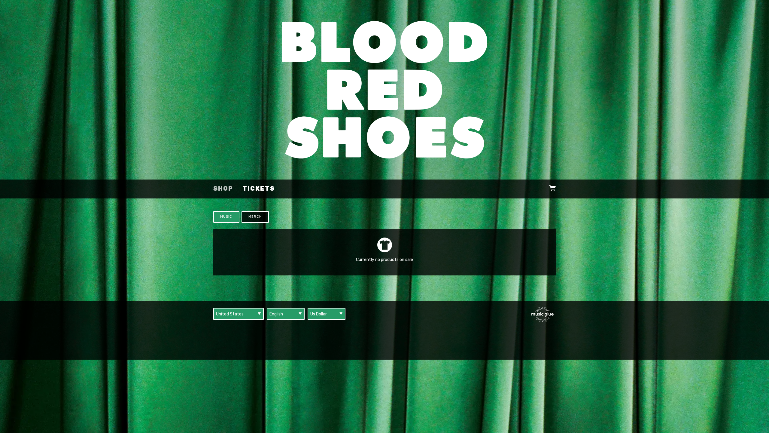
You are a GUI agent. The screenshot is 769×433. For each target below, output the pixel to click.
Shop (223, 188)
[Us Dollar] (326, 314)
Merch (255, 217)
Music (226, 217)
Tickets (258, 188)
